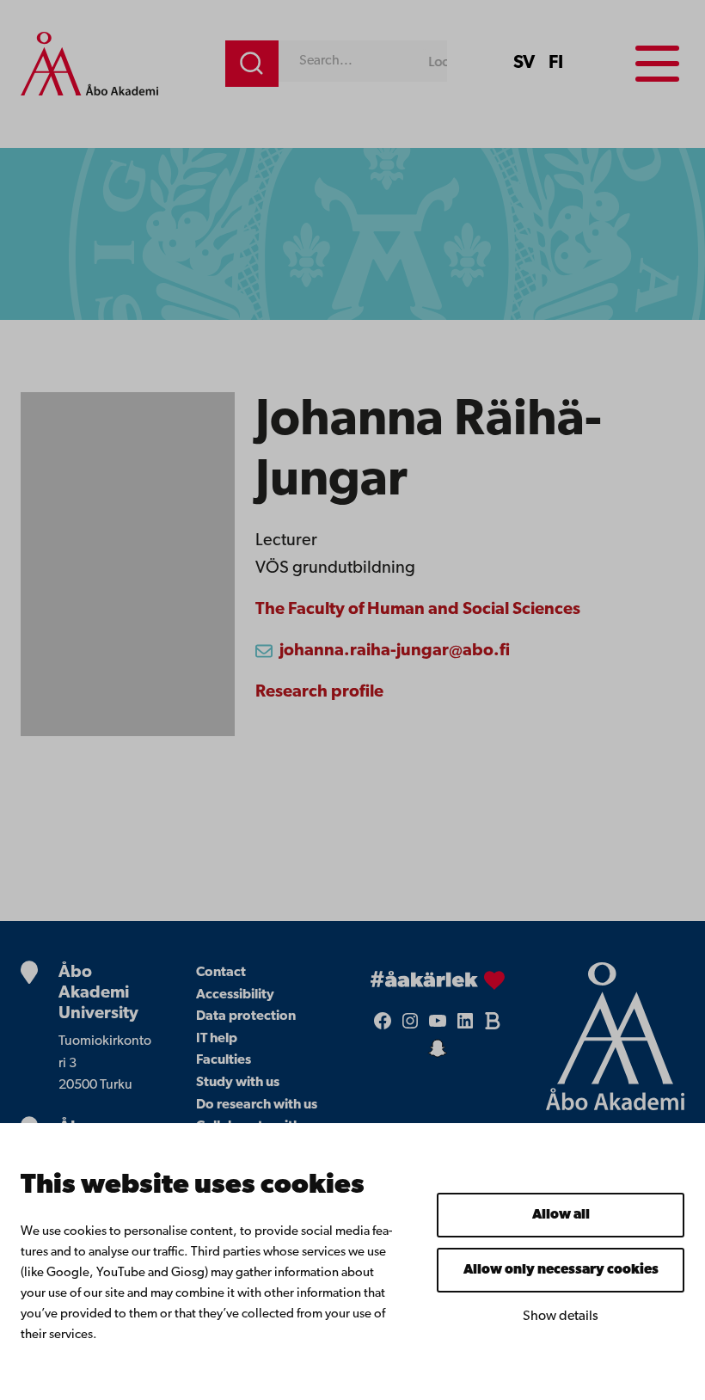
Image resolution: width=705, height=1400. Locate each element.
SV (524, 63)
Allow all (561, 1215)
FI (556, 63)
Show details (560, 1316)
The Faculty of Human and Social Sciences (417, 609)
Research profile (319, 692)
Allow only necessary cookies (561, 1270)
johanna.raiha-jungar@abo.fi (394, 651)
